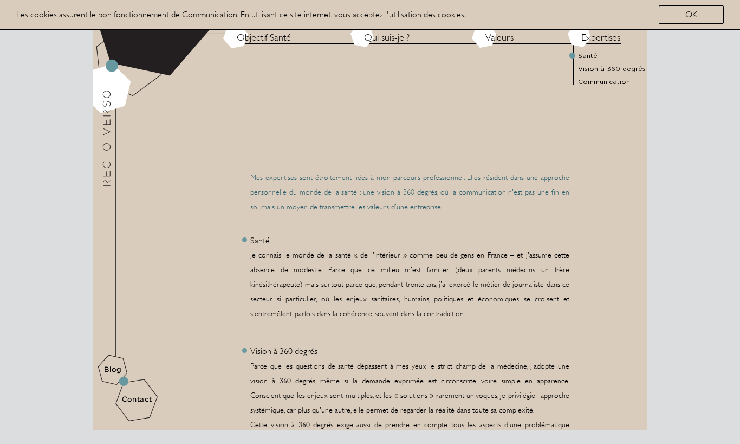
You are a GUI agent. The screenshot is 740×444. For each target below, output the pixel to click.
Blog (113, 370)
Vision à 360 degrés (612, 68)
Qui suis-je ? (387, 37)
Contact (136, 399)
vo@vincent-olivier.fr (155, 312)
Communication (115, 71)
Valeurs (499, 37)
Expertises (600, 37)
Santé (588, 55)
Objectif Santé (264, 37)
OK (691, 14)
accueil (122, 20)
